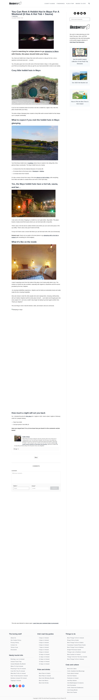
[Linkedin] (16, 449)
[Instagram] (14, 449)
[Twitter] (18, 449)
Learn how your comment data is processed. (46, 623)
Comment (14, 470)
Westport (35, 171)
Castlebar (30, 163)
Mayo (36, 457)
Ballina (42, 171)
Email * (34, 486)
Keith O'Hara (15, 16)
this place (29, 416)
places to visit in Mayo (42, 177)
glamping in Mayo (52, 51)
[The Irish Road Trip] (23, 3)
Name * (15, 486)
